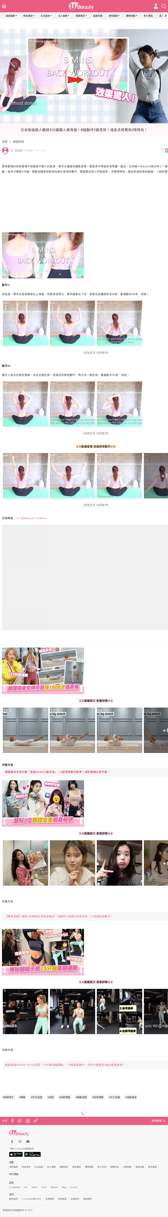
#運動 (22, 1097)
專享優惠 (152, 1166)
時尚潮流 (27, 15)
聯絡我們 (87, 1198)
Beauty (54, 1187)
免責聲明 (49, 1198)
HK (25, 1187)
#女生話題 (36, 1097)
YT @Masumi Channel (31, 518)
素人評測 (102, 1166)
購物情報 (130, 15)
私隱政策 (75, 1198)
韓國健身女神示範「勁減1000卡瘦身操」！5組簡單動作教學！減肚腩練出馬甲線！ (57, 772)
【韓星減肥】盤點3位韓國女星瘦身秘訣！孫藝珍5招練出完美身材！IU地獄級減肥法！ (59, 916)
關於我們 (13, 1198)
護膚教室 (157, 1120)
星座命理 (97, 15)
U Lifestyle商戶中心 (31, 1198)
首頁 (5, 141)
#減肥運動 (64, 1097)
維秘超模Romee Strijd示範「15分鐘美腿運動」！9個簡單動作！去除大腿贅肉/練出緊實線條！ (65, 1064)
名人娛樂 (62, 15)
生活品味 (45, 15)
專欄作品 (114, 1166)
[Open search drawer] (164, 6)
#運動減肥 (81, 1097)
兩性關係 (113, 15)
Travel (34, 1187)
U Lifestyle (14, 1187)
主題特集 (127, 1166)
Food (44, 1187)
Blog (64, 1187)
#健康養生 (8, 1097)
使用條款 (62, 1198)
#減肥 (50, 1097)
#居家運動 (98, 1097)
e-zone (74, 1187)
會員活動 (140, 1166)
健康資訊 (80, 15)
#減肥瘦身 (131, 1097)
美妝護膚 (10, 15)
